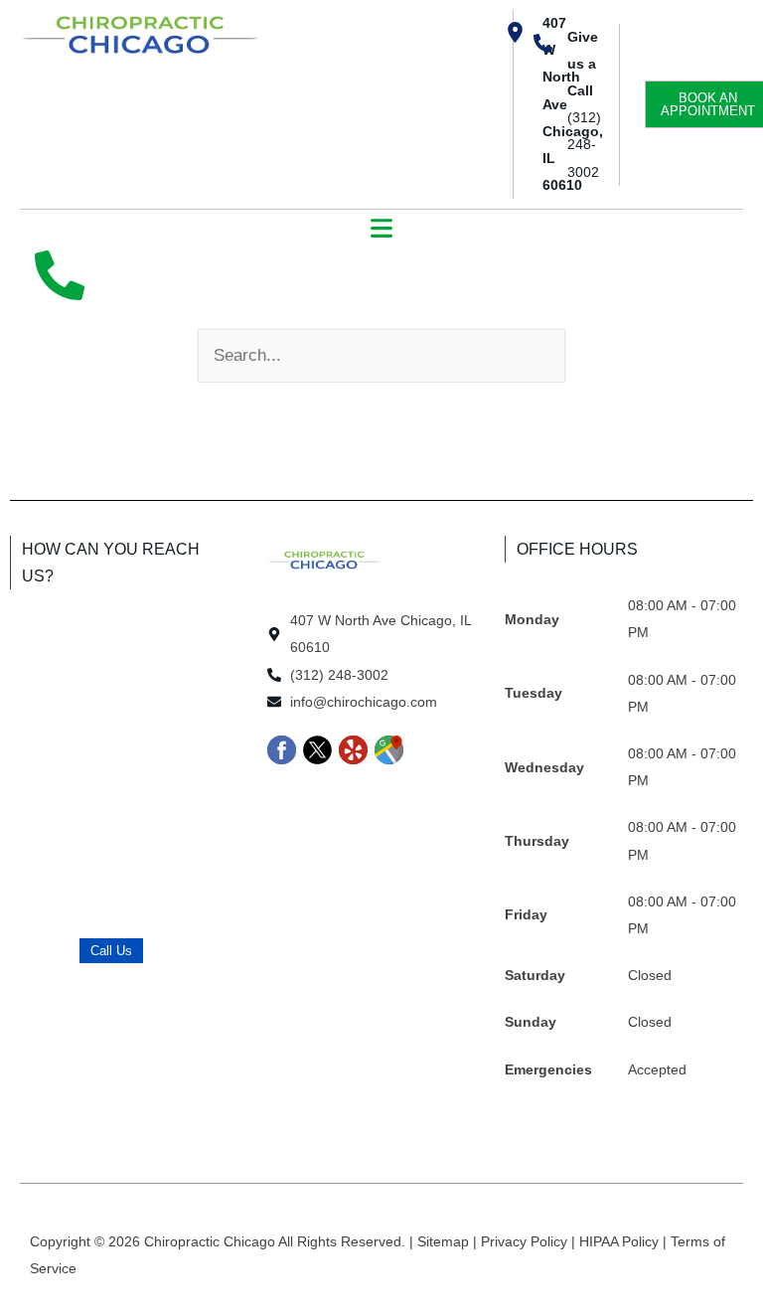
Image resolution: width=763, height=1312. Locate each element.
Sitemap (445, 1241)
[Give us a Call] (543, 43)
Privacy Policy (526, 1241)
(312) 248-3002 (584, 144)
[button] (382, 229)
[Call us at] (59, 275)
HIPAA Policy (621, 1241)
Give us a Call (582, 63)
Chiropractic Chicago (211, 1241)
